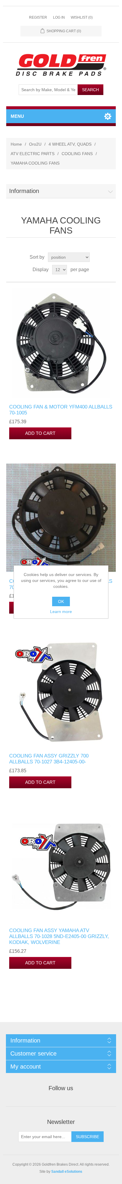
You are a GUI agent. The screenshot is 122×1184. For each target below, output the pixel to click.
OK (61, 601)
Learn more (61, 611)
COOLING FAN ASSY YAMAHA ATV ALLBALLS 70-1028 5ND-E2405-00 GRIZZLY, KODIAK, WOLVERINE (59, 936)
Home (16, 144)
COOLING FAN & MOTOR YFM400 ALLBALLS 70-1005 (60, 410)
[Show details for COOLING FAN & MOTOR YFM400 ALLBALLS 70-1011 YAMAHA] (61, 518)
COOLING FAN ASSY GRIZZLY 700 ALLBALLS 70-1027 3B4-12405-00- (49, 759)
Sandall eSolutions (66, 1171)
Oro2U (35, 144)
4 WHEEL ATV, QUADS (70, 144)
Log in (59, 17)
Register (38, 17)
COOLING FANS (77, 153)
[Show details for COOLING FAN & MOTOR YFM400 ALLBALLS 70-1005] (61, 343)
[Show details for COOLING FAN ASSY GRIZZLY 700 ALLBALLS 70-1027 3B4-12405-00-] (61, 692)
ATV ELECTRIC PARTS (32, 153)
